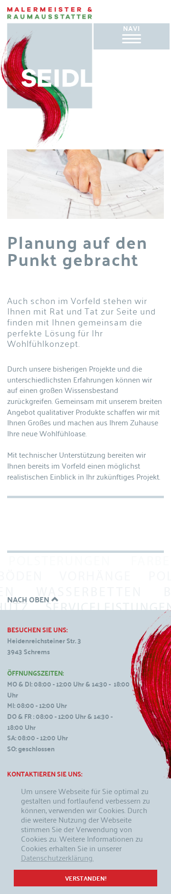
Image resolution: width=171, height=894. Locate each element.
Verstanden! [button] (85, 878)
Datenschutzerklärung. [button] (57, 857)
